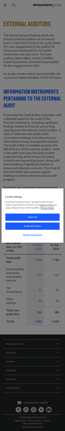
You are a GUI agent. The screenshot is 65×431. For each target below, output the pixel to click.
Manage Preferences (32, 234)
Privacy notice (47, 207)
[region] (32, 215)
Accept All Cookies (32, 225)
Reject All (32, 217)
